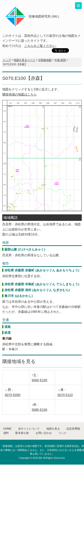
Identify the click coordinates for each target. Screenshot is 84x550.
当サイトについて (29, 428)
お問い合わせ (44, 433)
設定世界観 (73, 428)
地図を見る (53, 428)
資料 (6, 433)
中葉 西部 (60, 60)
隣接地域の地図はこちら (19, 94)
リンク (62, 433)
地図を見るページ (24, 60)
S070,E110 (65, 395)
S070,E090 (12, 395)
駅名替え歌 (22, 433)
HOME (7, 428)
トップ (7, 60)
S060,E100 (39, 380)
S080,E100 (39, 409)
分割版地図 (45, 60)
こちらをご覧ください (40, 46)
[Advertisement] (42, 507)
